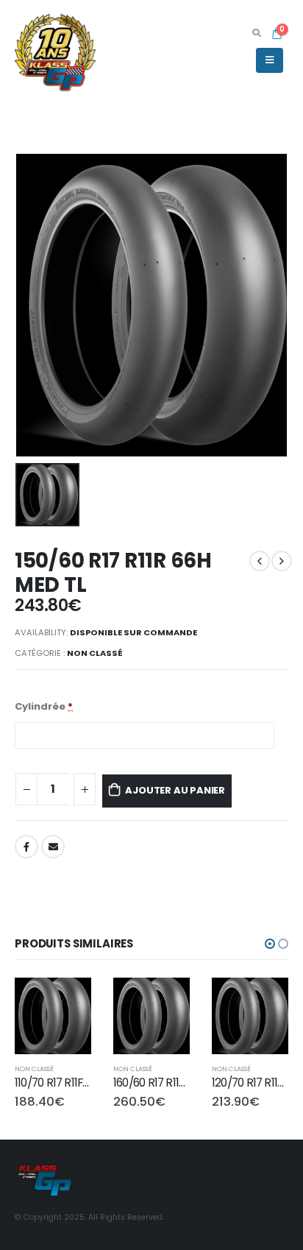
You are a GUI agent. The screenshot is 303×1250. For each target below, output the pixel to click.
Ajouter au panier (175, 790)
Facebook (26, 846)
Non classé (95, 653)
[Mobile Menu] (269, 60)
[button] (270, 944)
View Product (67, 996)
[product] (53, 1016)
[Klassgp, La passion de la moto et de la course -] (55, 51)
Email (53, 846)
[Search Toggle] (256, 33)
